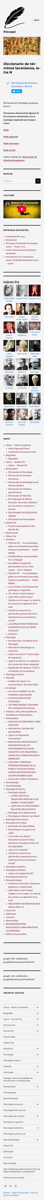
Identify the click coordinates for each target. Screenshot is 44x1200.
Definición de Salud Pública (21, 826)
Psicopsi (9, 31)
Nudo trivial (9, 150)
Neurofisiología (13, 786)
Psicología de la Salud (16, 823)
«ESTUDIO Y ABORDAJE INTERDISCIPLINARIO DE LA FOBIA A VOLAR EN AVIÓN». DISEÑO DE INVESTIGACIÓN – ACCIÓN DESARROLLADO (23, 769)
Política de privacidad (16, 934)
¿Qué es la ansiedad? (18, 850)
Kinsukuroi (11, 240)
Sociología (11, 688)
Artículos (12, 634)
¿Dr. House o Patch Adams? (21, 593)
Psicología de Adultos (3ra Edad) (23, 816)
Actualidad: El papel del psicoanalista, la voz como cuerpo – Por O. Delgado (21, 566)
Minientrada (12, 533)
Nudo (6, 130)
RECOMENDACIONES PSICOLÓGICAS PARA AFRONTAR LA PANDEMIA (22, 927)
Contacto (10, 917)
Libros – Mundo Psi (15, 462)
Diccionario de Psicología (20, 472)
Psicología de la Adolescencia (22, 812)
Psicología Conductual (16, 877)
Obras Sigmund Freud (18, 448)
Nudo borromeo (11, 143)
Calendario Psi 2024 (15, 236)
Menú (36, 20)
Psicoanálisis (12, 718)
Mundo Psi (11, 522)
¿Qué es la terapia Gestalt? (21, 873)
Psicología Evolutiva (15, 789)
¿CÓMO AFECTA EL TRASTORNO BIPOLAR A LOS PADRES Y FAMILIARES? (25, 799)
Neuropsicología (14, 880)
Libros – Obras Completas (18, 445)
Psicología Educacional (17, 819)
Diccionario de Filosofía (19, 496)
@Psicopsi (11, 914)
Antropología (12, 782)
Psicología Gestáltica (16, 870)
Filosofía (10, 678)
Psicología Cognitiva (15, 866)
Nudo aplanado (10, 136)
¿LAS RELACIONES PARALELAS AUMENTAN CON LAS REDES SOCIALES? (23, 627)
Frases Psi (10, 910)
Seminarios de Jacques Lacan (22, 452)
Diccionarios (12, 469)
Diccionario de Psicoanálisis (21, 519)
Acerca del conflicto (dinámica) (23, 779)
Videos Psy (11, 536)
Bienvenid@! (12, 920)
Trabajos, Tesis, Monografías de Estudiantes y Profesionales (18, 1079)
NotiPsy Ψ (10, 539)
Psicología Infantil (14, 674)
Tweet (18, 91)
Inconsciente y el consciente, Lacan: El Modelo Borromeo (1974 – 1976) (22, 260)
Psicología (11, 637)
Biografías (11, 455)
